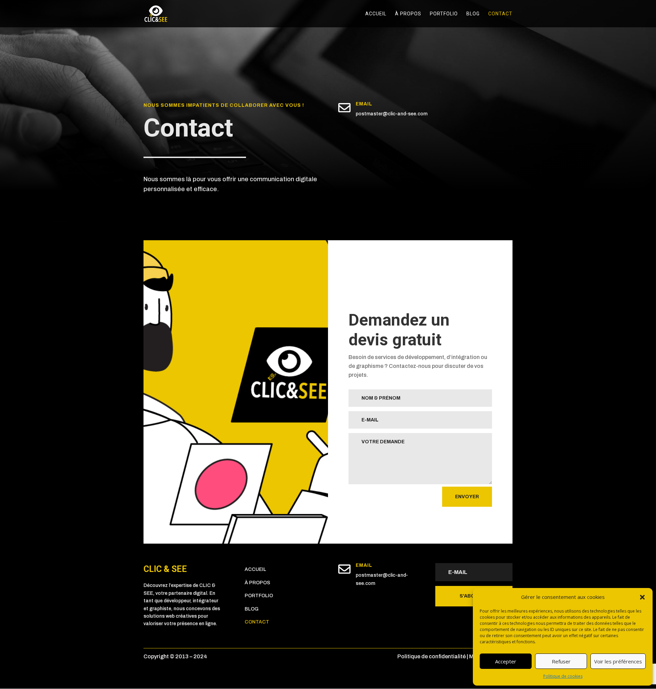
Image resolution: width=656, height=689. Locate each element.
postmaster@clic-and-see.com (391, 113)
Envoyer (467, 496)
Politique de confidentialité (431, 656)
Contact (500, 13)
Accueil (375, 13)
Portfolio (444, 13)
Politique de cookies (563, 676)
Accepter (505, 661)
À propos (408, 13)
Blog (473, 13)
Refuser (561, 661)
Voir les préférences (618, 661)
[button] (642, 597)
